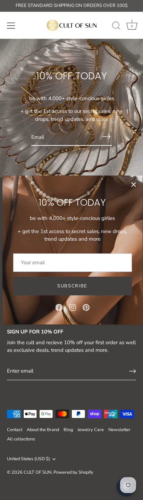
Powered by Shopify (73, 472)
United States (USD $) (28, 459)
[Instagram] (72, 307)
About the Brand (43, 430)
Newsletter (119, 430)
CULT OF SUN (37, 472)
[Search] (116, 26)
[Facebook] (59, 307)
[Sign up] (132, 371)
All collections (21, 439)
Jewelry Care (90, 430)
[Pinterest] (86, 307)
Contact (14, 430)
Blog (68, 430)
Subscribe (72, 286)
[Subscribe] (106, 136)
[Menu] (11, 25)
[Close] (133, 184)
